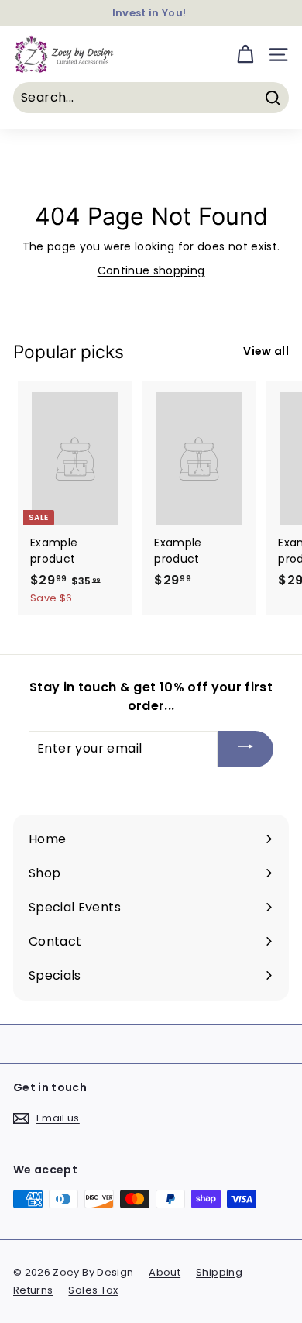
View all (266, 351)
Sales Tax (93, 1290)
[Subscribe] (245, 749)
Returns (33, 1290)
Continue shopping (151, 270)
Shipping (219, 1272)
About (164, 1272)
